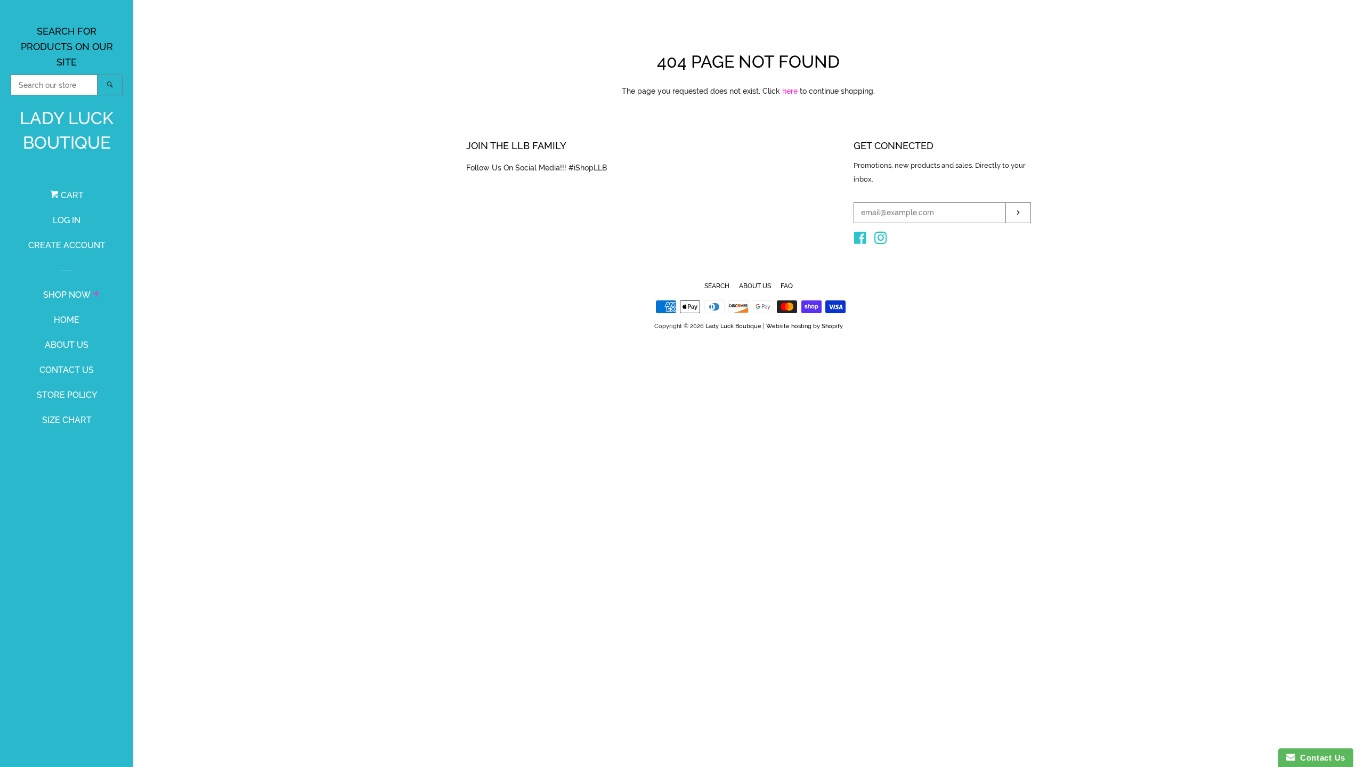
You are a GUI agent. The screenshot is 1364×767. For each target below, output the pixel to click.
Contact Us (66, 370)
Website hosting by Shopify (804, 326)
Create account (66, 245)
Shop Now (67, 295)
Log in (66, 220)
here (790, 91)
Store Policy (67, 395)
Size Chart (67, 420)
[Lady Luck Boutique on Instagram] (880, 240)
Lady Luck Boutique (66, 130)
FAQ (787, 286)
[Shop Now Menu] (96, 295)
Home (66, 320)
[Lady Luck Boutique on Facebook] (860, 240)
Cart (71, 195)
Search (716, 286)
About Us (66, 345)
